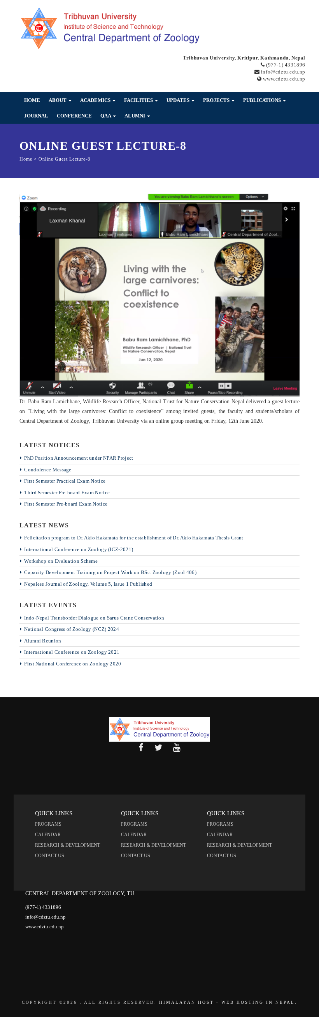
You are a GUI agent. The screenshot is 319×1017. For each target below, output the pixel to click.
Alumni (135, 116)
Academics (96, 100)
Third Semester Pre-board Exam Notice (67, 492)
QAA (106, 116)
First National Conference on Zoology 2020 (72, 664)
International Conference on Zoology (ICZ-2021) (78, 549)
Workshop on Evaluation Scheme (61, 561)
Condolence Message (47, 470)
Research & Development (67, 845)
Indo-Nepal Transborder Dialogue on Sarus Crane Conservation (94, 618)
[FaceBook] (141, 748)
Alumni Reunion (42, 641)
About (58, 100)
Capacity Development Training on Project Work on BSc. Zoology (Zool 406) (110, 572)
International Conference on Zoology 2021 (71, 652)
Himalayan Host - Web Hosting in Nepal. (228, 1002)
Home (32, 100)
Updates (179, 100)
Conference (74, 116)
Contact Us (49, 855)
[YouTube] (176, 748)
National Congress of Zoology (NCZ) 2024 (71, 629)
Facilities (139, 100)
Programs (48, 824)
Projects (217, 100)
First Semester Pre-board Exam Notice (65, 504)
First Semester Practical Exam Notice (64, 481)
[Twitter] (158, 748)
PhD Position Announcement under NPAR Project (78, 458)
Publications (262, 100)
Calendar (48, 834)
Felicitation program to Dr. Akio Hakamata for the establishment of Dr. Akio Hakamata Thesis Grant (133, 538)
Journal (36, 116)
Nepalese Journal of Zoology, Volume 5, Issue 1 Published (88, 584)
